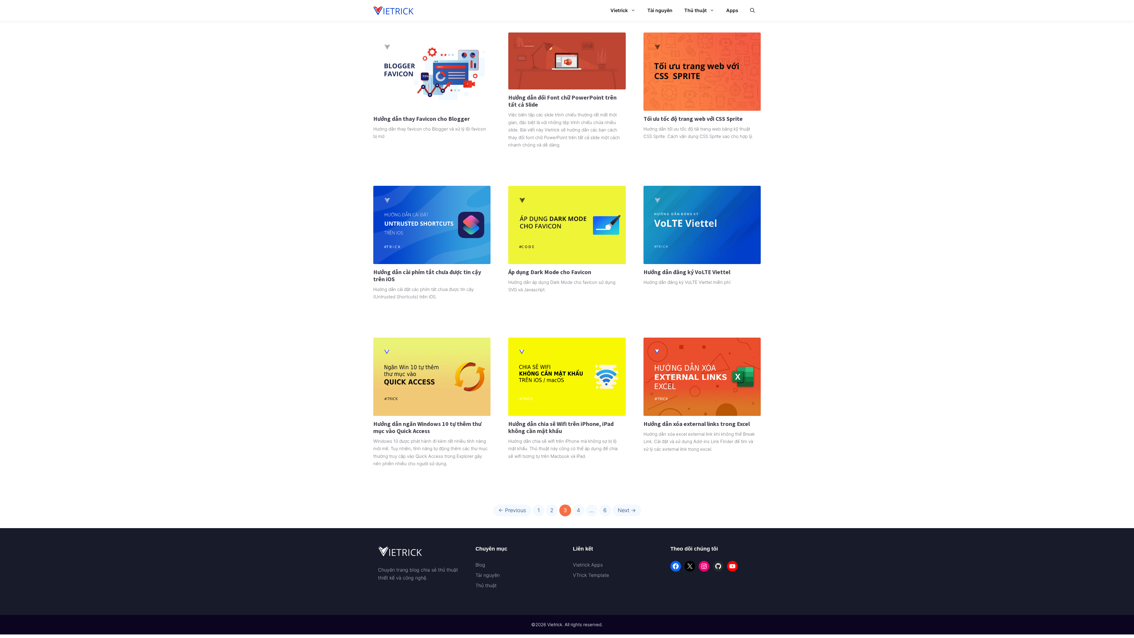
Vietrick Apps (588, 565)
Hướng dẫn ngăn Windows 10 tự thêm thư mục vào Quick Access (427, 427)
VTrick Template (591, 575)
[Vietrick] (394, 10)
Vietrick (619, 10)
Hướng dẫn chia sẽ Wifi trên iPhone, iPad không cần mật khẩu (561, 427)
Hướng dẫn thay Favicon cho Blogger (421, 118)
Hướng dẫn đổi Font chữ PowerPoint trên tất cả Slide (562, 101)
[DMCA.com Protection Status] (393, 593)
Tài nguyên (659, 10)
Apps (732, 10)
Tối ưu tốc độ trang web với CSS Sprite (693, 118)
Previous (512, 510)
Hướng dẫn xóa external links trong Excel (696, 423)
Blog (480, 565)
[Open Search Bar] (752, 10)
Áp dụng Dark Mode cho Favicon (549, 272)
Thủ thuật (695, 10)
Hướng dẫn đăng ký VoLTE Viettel (686, 272)
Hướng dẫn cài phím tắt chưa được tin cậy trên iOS (427, 275)
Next (627, 510)
